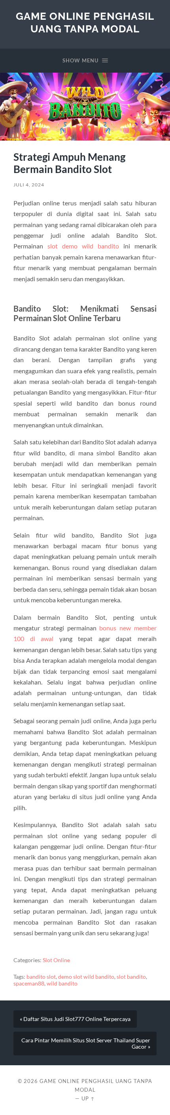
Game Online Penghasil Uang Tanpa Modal (85, 22)
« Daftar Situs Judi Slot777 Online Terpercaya (75, 1019)
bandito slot (41, 977)
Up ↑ (88, 1098)
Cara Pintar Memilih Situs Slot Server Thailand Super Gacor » (85, 1043)
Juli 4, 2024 (28, 185)
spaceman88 (28, 983)
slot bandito (131, 977)
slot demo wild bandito (83, 246)
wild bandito (62, 983)
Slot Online (56, 960)
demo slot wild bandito (86, 977)
